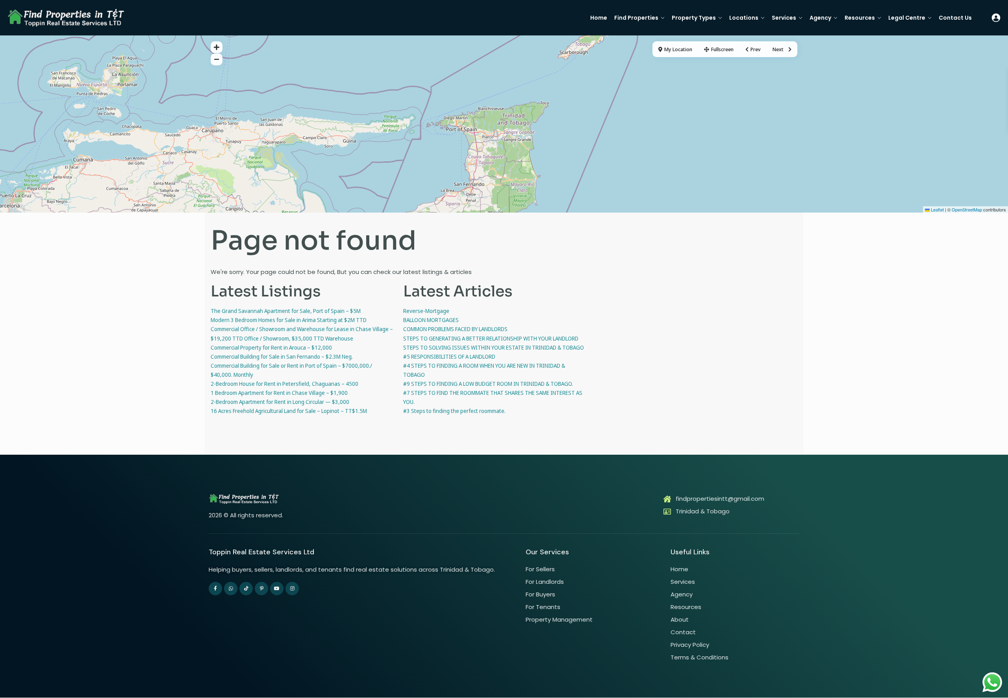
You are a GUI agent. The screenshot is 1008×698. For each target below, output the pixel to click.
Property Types (694, 18)
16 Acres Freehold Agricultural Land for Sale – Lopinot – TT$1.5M (289, 411)
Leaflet (937, 209)
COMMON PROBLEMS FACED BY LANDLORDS (455, 329)
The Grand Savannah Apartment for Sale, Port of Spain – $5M (286, 311)
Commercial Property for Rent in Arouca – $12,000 (271, 347)
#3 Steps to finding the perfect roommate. (454, 411)
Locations (743, 18)
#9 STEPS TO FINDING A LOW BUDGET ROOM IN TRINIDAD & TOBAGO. (488, 383)
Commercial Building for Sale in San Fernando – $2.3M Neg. (282, 356)
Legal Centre (906, 18)
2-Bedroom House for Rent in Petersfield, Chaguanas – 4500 (284, 383)
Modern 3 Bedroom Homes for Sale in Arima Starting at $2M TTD (289, 320)
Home (598, 18)
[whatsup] (230, 588)
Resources (860, 18)
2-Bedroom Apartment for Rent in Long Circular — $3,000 (280, 401)
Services (784, 18)
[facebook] (215, 588)
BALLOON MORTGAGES (431, 320)
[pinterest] (261, 588)
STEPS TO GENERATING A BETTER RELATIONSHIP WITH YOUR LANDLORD (490, 338)
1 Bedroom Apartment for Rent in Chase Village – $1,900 (279, 392)
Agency (820, 18)
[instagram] (292, 588)
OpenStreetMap (967, 209)
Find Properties (636, 18)
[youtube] (277, 588)
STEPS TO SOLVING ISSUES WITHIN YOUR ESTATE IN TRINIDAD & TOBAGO (493, 347)
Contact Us (955, 18)
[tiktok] (246, 588)
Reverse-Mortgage (426, 311)
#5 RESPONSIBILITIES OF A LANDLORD (449, 356)
